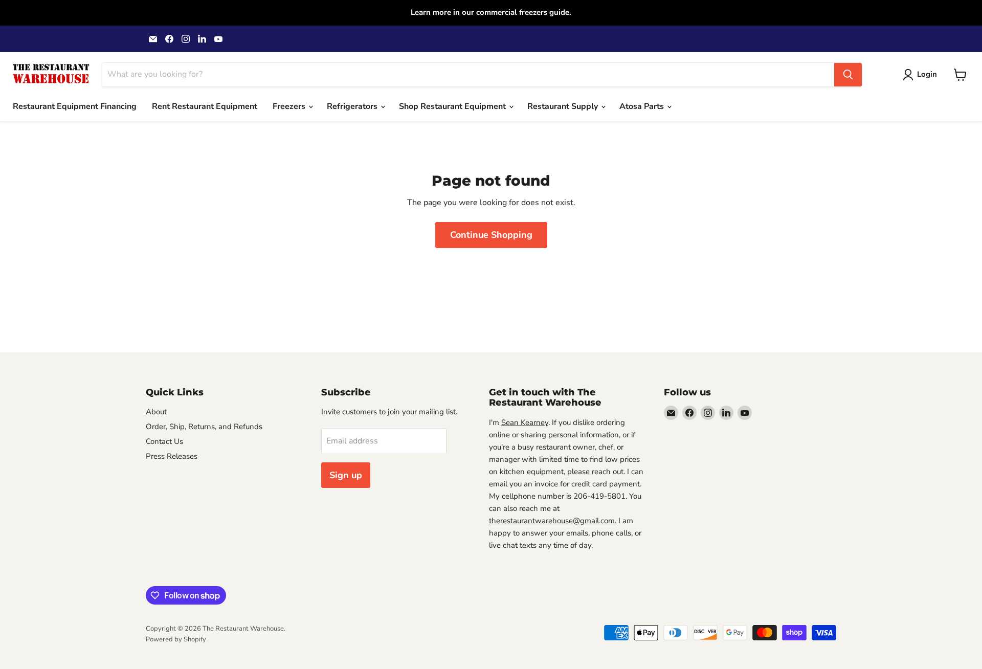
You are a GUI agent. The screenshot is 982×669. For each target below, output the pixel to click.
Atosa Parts (642, 106)
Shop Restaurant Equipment (453, 106)
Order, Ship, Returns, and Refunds (204, 426)
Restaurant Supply (563, 106)
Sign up (345, 475)
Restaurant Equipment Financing (75, 106)
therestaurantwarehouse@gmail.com (552, 521)
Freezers (290, 106)
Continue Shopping (491, 235)
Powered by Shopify (176, 639)
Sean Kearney (524, 422)
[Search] (848, 74)
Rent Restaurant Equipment (204, 106)
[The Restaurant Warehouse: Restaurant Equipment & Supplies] (51, 74)
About (156, 412)
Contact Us (164, 441)
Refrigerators (353, 106)
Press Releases (171, 456)
